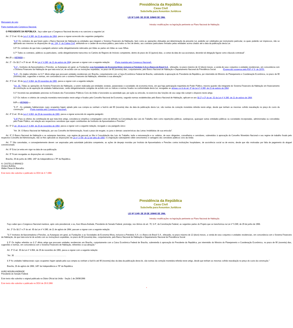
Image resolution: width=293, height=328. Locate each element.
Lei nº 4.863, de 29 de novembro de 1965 (41, 114)
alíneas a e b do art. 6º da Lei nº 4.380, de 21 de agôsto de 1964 (200, 88)
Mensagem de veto (9, 22)
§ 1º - (16, 67)
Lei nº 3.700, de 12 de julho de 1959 (89, 138)
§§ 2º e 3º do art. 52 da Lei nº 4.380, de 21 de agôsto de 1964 (224, 97)
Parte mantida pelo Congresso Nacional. (19, 27)
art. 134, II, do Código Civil (63, 43)
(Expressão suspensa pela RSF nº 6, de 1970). (244, 69)
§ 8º (16, 119)
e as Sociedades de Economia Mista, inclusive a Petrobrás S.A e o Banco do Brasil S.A (129, 67)
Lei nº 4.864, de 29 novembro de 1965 (40, 81)
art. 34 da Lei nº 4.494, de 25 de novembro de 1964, (37, 126)
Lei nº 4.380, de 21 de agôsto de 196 (54, 62)
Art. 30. (18, 86)
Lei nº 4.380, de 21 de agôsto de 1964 (40, 36)
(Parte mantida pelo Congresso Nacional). (133, 62)
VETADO (18, 57)
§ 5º (16, 41)
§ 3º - (16, 74)
